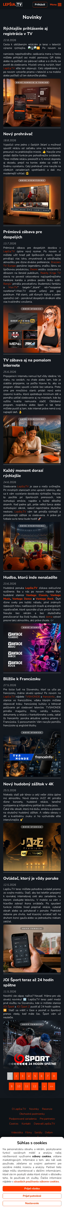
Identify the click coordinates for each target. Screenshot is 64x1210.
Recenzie (47, 1109)
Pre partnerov (47, 1119)
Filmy (28, 1132)
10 (18, 1086)
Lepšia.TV (9, 68)
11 (26, 1086)
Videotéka (17, 1132)
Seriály (38, 1132)
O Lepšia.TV (19, 1109)
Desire (33, 269)
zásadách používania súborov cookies (36, 1181)
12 (34, 1086)
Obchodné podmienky (32, 1114)
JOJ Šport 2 (23, 1006)
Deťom (49, 1132)
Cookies (13, 1123)
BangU (7, 284)
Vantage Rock (44, 599)
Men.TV (13, 287)
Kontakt (26, 1123)
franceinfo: (49, 697)
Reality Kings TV (50, 273)
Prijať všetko (32, 1188)
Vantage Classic (36, 595)
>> (51, 1086)
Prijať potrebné (32, 1196)
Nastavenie (32, 1203)
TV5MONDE (32, 697)
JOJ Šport (8, 1006)
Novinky (34, 1109)
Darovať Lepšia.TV (44, 1123)
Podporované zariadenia (22, 1119)
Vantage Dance (22, 599)
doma (49, 617)
